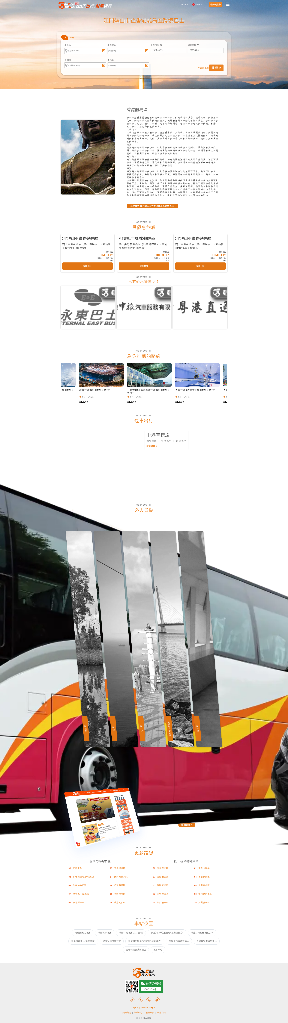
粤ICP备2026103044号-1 (144, 1008)
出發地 (67, 45)
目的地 (67, 60)
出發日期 (155, 45)
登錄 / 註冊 (215, 4)
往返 (65, 37)
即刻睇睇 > (152, 446)
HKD (183, 4)
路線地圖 (204, 68)
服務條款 (150, 1012)
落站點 (111, 60)
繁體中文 (198, 4)
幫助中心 (138, 1012)
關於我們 (127, 1012)
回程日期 (192, 45)
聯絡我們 (161, 1012)
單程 (72, 37)
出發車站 (112, 45)
